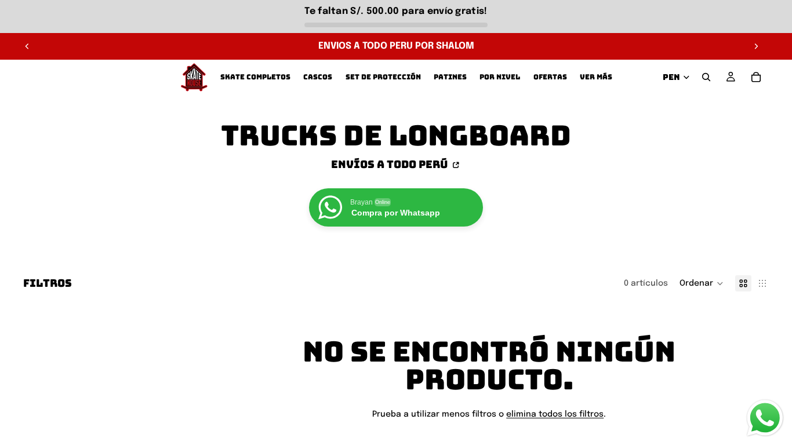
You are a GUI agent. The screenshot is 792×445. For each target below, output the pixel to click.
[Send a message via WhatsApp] (765, 418)
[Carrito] (756, 77)
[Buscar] (706, 77)
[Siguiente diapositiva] (756, 46)
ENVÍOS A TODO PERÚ (390, 164)
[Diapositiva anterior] (27, 46)
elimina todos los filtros (555, 414)
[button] (702, 283)
